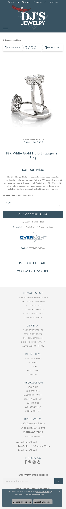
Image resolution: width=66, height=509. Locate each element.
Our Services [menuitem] (33, 391)
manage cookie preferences (29, 494)
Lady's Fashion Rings (33, 346)
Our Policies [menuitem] (33, 403)
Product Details (33, 263)
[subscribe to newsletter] (58, 481)
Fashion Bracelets (33, 338)
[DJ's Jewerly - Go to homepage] (33, 19)
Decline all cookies (22, 502)
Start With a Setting (33, 309)
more (54, 189)
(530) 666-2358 (33, 142)
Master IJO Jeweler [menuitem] (33, 395)
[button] (13, 2)
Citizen (33, 362)
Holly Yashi (33, 370)
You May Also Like (33, 271)
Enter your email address (33, 474)
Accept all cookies (43, 502)
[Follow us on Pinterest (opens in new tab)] (29, 462)
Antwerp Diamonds (33, 313)
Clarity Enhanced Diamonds (33, 297)
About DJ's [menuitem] (33, 387)
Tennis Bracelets (33, 334)
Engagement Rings (13, 40)
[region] (33, 97)
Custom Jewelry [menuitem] (33, 407)
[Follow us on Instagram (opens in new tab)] (34, 462)
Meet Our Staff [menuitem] (33, 411)
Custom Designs (33, 317)
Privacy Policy (43, 491)
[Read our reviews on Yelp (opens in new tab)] (38, 462)
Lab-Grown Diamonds (33, 301)
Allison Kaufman (33, 358)
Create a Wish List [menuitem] (33, 399)
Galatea (33, 366)
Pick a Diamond (33, 305)
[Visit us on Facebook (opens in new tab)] (25, 462)
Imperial (33, 374)
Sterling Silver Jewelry (33, 342)
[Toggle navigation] (5, 28)
